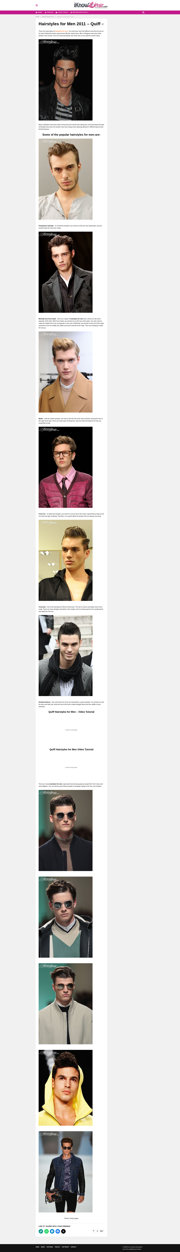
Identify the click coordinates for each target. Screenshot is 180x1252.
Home (37, 1247)
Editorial (50, 1247)
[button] (37, 5)
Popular (50, 12)
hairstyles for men (61, 31)
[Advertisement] (127, 32)
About (43, 1247)
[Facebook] (58, 1231)
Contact (73, 1247)
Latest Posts (63, 12)
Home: (40, 12)
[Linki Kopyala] (102, 24)
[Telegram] (52, 1231)
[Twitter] (63, 1231)
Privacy (57, 1247)
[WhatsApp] (46, 1231)
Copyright (65, 1247)
